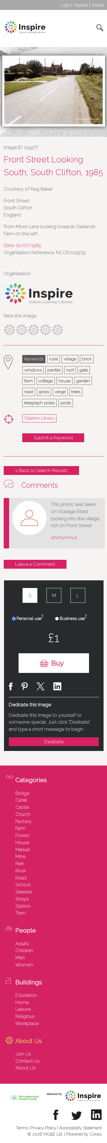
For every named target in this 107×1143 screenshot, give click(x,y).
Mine (20, 856)
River (20, 870)
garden (83, 380)
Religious (25, 1016)
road (28, 391)
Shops (22, 899)
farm (28, 380)
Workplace (27, 1023)
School (23, 884)
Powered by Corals (84, 1134)
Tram (20, 913)
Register (81, 5)
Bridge (22, 793)
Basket (98, 5)
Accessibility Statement (80, 1127)
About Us (25, 1068)
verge (60, 391)
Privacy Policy (43, 1127)
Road (21, 878)
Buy (57, 663)
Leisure (23, 1009)
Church (23, 814)
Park (19, 863)
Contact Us (27, 1061)
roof (70, 370)
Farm (20, 828)
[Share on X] (41, 687)
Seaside (23, 892)
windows (33, 370)
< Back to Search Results (41, 470)
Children (24, 950)
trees (75, 391)
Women (24, 965)
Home (22, 1002)
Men (20, 957)
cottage (46, 380)
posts (65, 402)
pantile (53, 370)
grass (44, 391)
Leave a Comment (35, 564)
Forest (22, 835)
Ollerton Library (39, 418)
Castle (22, 807)
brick (87, 358)
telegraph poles (39, 402)
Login (65, 5)
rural (53, 358)
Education (26, 995)
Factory (23, 821)
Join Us (23, 1054)
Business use (73, 618)
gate (84, 370)
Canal (21, 800)
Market (22, 849)
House (22, 842)
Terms (21, 1127)
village (70, 358)
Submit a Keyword (53, 437)
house (64, 380)
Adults (22, 943)
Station (23, 906)
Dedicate (54, 741)
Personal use (30, 618)
